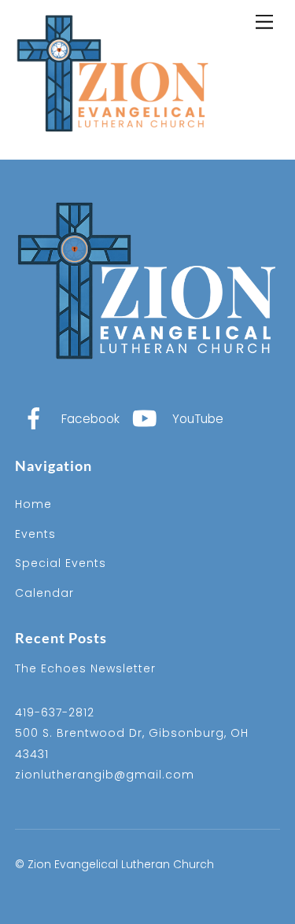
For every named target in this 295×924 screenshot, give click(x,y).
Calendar (44, 593)
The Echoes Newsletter (85, 668)
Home (33, 504)
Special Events (60, 563)
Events (35, 534)
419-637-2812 (54, 712)
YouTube (196, 418)
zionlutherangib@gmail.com (104, 774)
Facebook (89, 418)
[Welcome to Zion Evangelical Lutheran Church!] (113, 144)
